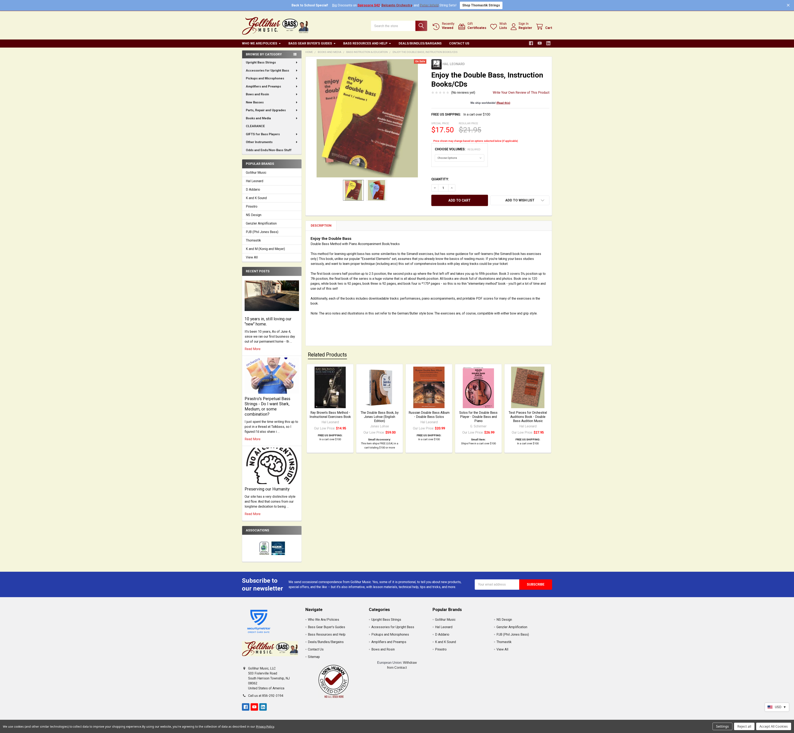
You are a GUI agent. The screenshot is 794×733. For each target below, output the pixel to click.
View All (252, 257)
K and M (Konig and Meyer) (265, 249)
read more (253, 349)
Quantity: (440, 179)
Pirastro (251, 206)
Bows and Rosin (257, 94)
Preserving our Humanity (267, 489)
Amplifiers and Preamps (263, 86)
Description (321, 225)
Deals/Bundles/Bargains (420, 43)
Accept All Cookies (773, 726)
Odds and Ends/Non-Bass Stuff (269, 150)
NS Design (253, 215)
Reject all (744, 726)
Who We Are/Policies (259, 43)
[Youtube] (539, 43)
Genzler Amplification (261, 223)
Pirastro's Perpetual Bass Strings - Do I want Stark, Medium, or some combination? (267, 406)
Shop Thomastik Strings (481, 5)
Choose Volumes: (458, 149)
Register (525, 28)
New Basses (255, 102)
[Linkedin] (548, 43)
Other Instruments (259, 142)
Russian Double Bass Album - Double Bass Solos (429, 415)
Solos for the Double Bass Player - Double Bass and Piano (478, 417)
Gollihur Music (256, 173)
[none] (367, 118)
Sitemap (314, 657)
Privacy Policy (265, 726)
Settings (722, 726)
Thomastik (253, 240)
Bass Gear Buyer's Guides (310, 43)
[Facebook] (531, 43)
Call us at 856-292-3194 (265, 696)
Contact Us (459, 43)
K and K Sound (256, 198)
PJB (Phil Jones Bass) (262, 232)
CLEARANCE (255, 126)
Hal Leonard (254, 181)
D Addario (253, 189)
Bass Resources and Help (365, 43)
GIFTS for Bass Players (263, 134)
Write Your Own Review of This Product (521, 92)
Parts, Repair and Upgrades (266, 110)
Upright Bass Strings (261, 62)
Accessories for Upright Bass (267, 70)
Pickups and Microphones (265, 78)
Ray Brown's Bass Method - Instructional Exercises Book (330, 415)
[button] (519, 200)
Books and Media (258, 118)
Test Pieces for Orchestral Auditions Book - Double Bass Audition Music (528, 417)
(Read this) (503, 102)
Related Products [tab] (327, 355)
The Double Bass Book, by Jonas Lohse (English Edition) (380, 417)
